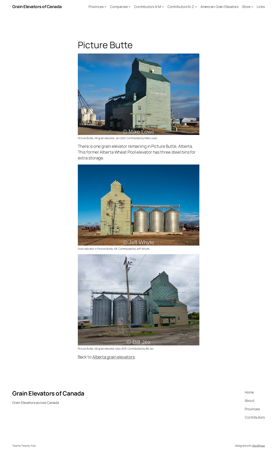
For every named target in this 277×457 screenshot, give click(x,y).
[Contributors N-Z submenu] (196, 7)
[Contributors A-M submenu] (163, 7)
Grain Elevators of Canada (37, 6)
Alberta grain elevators (113, 357)
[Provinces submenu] (105, 7)
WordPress (258, 445)
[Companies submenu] (130, 7)
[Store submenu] (252, 7)
